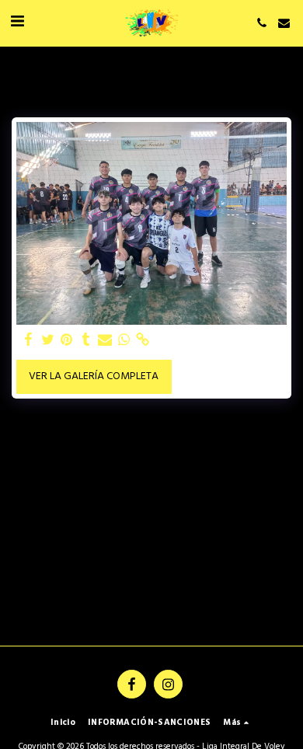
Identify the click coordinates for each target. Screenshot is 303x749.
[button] (17, 22)
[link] (143, 340)
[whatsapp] (124, 340)
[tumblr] (86, 340)
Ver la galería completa (93, 376)
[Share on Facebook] (29, 340)
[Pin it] (67, 340)
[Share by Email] (105, 340)
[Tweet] (48, 340)
